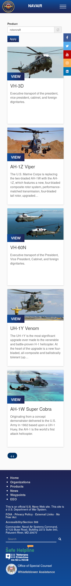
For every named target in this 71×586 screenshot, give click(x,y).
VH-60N (18, 247)
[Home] (9, 7)
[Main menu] (63, 6)
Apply (13, 39)
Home (14, 478)
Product (12, 24)
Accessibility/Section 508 (22, 522)
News (14, 490)
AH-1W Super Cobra (30, 408)
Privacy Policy (24, 514)
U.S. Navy (32, 506)
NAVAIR (35, 5)
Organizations (20, 482)
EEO (13, 499)
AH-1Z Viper (22, 166)
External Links (44, 514)
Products (16, 486)
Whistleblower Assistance (36, 572)
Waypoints (18, 495)
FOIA (9, 514)
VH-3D (17, 85)
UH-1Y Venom (24, 328)
